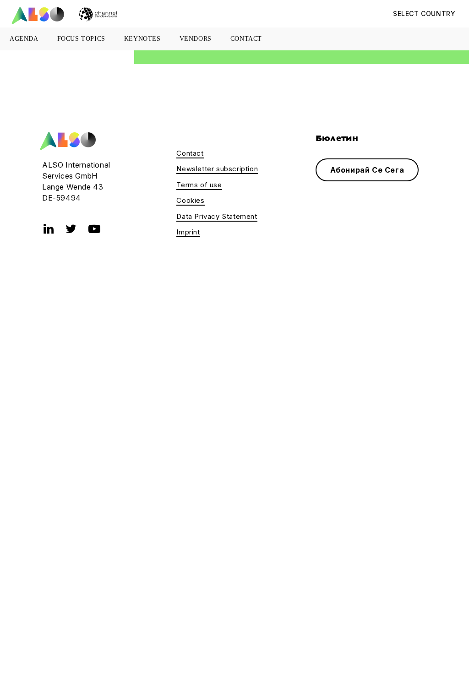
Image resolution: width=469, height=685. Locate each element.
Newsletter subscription (217, 168)
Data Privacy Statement (216, 216)
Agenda (24, 38)
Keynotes (142, 38)
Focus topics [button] (81, 38)
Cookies (190, 200)
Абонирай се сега (367, 169)
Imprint (188, 232)
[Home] (67, 140)
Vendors (196, 38)
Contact (246, 38)
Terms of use (199, 184)
